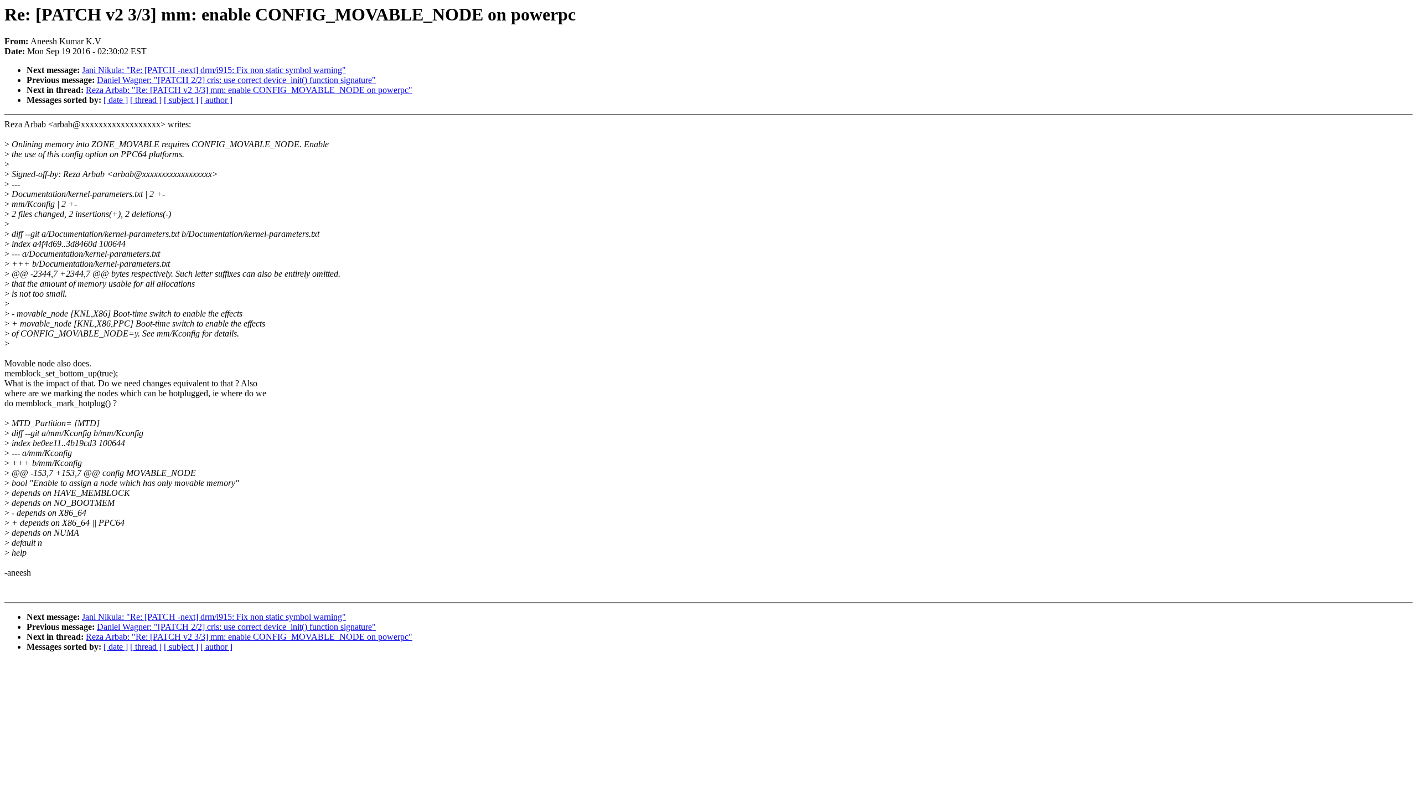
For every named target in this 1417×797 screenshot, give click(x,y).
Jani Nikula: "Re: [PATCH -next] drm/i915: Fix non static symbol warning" (214, 70)
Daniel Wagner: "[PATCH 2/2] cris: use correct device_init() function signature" (236, 80)
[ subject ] (181, 100)
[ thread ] (146, 100)
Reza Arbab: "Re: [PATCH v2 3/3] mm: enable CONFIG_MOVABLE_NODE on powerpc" (249, 90)
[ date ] (116, 100)
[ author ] (216, 100)
